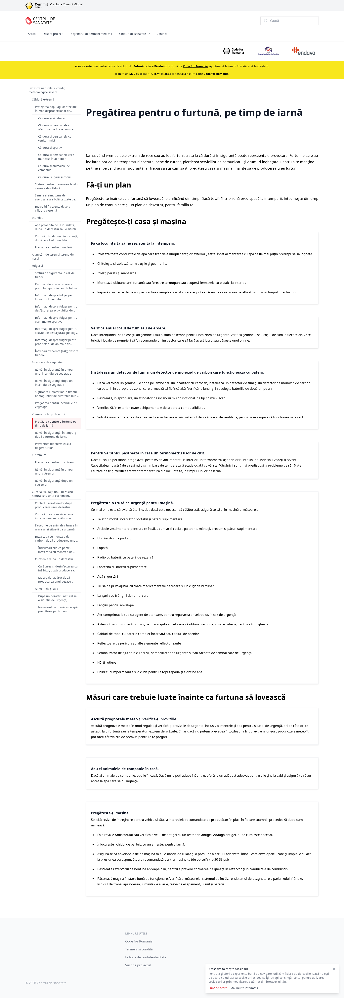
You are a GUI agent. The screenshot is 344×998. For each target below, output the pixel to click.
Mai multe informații (244, 988)
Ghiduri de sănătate (132, 34)
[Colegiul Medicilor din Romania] (268, 51)
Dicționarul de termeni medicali (91, 34)
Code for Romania (138, 941)
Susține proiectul (138, 965)
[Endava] (303, 51)
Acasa (32, 34)
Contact (162, 34)
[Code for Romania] (233, 51)
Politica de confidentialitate (145, 957)
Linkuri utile (136, 933)
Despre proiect (53, 34)
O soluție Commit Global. (66, 4)
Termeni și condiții (139, 949)
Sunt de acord (218, 988)
